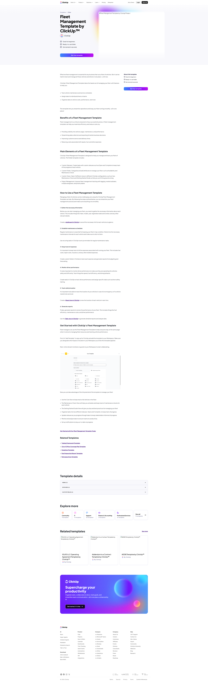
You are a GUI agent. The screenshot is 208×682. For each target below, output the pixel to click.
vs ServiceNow (99, 641)
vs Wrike (97, 651)
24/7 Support (134, 634)
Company (115, 632)
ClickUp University (135, 646)
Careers (115, 636)
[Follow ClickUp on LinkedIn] (61, 674)
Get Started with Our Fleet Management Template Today (78, 431)
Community (133, 644)
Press (114, 653)
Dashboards (81, 644)
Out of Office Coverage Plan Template (74, 446)
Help (131, 632)
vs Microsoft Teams (100, 636)
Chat (79, 634)
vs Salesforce (99, 653)
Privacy (125, 679)
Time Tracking (81, 646)
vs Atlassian (98, 634)
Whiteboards (81, 653)
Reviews (115, 651)
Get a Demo (133, 639)
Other (69, 12)
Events (115, 644)
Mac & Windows (64, 657)
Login (138, 2)
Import (132, 641)
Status (111, 679)
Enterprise (110, 2)
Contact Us (133, 636)
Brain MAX (63, 659)
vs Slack (97, 646)
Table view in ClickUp (71, 319)
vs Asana (97, 639)
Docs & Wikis (81, 639)
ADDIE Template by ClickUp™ (133, 554)
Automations (81, 651)
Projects (80, 636)
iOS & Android (64, 654)
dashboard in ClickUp (72, 222)
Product (80, 632)
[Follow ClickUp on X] (69, 674)
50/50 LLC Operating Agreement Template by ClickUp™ (71, 556)
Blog (131, 651)
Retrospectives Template (70, 457)
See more (145, 531)
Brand (114, 655)
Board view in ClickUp (72, 300)
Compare (97, 632)
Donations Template (68, 450)
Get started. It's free (73, 606)
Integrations (81, 658)
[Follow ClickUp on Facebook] (64, 674)
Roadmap (115, 658)
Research (132, 653)
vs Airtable (98, 658)
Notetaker (63, 642)
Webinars (133, 648)
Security (118, 679)
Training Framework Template (71, 443)
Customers (116, 639)
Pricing (104, 2)
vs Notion (98, 655)
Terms (131, 679)
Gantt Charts (81, 648)
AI (60, 632)
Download (63, 652)
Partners (115, 646)
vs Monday (98, 644)
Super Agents (64, 637)
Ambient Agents (64, 640)
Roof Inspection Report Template (72, 453)
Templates (63, 12)
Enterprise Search (65, 645)
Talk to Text (63, 648)
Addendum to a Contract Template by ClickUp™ (101, 555)
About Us (115, 634)
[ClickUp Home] (64, 2)
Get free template (77, 55)
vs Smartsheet (99, 648)
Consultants (116, 648)
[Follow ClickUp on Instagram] (66, 674)
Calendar (80, 641)
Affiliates (115, 641)
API (79, 655)
